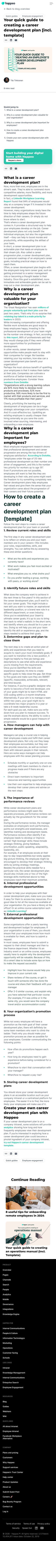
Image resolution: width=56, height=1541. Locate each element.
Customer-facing (10, 1353)
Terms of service (13, 1523)
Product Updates (10, 1482)
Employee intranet (11, 1431)
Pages (5, 1275)
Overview (7, 1270)
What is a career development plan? (23, 110)
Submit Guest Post (11, 1492)
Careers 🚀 (8, 1497)
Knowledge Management (14, 1373)
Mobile (6, 1299)
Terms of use (29, 1523)
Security (16, 1528)
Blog (5, 1401)
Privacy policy (44, 1523)
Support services (10, 1467)
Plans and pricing (10, 1452)
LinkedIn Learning (16, 911)
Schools (6, 1358)
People (6, 1289)
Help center (8, 1477)
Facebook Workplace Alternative (12, 1437)
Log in (5, 1511)
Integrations (8, 1309)
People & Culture (10, 1333)
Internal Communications (14, 1328)
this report (12, 337)
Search (6, 1284)
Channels (7, 1280)
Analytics (7, 1294)
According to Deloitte (39, 455)
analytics (8, 1127)
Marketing (7, 1343)
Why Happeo (8, 1462)
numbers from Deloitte (16, 382)
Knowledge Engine (11, 1314)
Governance (8, 1304)
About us (7, 1487)
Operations (8, 1348)
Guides (6, 1406)
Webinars (7, 1411)
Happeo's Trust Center (13, 1472)
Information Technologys (14, 1338)
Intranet (6, 1368)
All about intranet (10, 1426)
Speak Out (27, 1528)
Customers (8, 1457)
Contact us (8, 1506)
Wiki (5, 1416)
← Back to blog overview (17, 8)
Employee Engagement (13, 1387)
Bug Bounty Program (12, 1501)
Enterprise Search (11, 1382)
